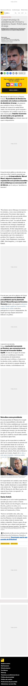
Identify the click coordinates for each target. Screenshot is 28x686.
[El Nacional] (2, 13)
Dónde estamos (5, 668)
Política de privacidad (7, 677)
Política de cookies (6, 679)
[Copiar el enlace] (16, 73)
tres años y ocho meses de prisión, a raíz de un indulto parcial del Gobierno (13, 455)
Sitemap (3, 672)
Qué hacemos (5, 665)
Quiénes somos (5, 663)
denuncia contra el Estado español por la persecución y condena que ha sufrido (14, 306)
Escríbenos (4, 670)
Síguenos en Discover (6, 9)
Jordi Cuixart (14, 543)
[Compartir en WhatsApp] (5, 73)
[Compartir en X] (2, 73)
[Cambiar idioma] (22, 13)
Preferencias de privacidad (9, 681)
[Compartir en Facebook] (10, 73)
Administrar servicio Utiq (8, 684)
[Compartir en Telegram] (7, 73)
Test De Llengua (16, 9)
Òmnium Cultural (5, 543)
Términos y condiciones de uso (10, 675)
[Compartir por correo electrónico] (13, 73)
